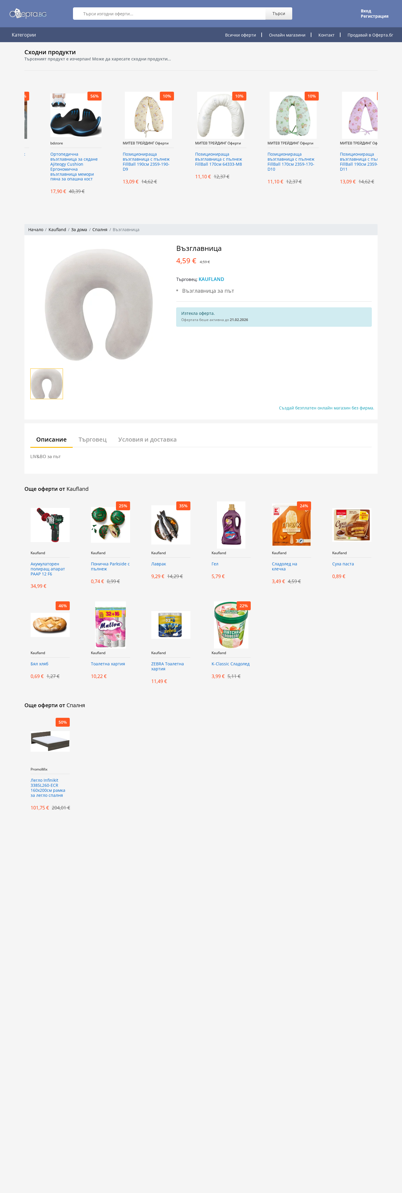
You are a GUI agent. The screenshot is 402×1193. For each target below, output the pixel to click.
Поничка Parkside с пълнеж (110, 567)
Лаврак (158, 564)
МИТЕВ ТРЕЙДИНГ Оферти (126, 143)
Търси (279, 13)
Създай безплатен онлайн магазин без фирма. (326, 408)
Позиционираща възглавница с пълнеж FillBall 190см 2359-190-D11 (343, 162)
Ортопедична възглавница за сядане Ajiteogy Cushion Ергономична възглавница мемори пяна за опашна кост (54, 167)
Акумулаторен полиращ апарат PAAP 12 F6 (48, 569)
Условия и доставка (147, 439)
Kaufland (57, 229)
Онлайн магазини (287, 35)
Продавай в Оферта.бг (370, 35)
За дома (79, 229)
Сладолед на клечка (284, 567)
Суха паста (343, 564)
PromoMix (39, 769)
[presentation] (18, 143)
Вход (366, 11)
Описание (51, 439)
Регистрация (374, 16)
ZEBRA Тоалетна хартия (167, 667)
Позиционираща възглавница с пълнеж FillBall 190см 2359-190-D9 (126, 162)
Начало (35, 229)
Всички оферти (240, 35)
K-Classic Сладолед (231, 664)
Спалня (99, 229)
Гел (215, 564)
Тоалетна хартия (108, 664)
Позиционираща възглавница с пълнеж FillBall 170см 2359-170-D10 (271, 162)
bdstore (37, 143)
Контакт (326, 35)
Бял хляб (39, 664)
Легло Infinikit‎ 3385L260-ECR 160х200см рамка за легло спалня (48, 788)
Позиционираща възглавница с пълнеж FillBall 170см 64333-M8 (198, 159)
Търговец (93, 439)
